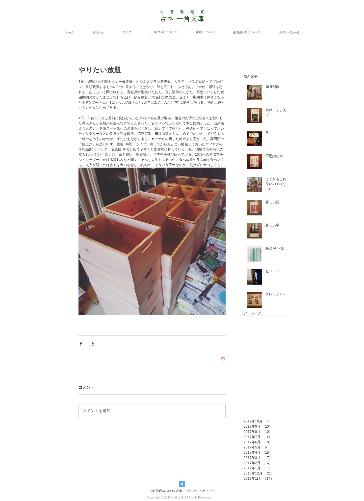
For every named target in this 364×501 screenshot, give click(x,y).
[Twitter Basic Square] (182, 484)
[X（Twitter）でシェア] (93, 343)
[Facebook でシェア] (80, 343)
